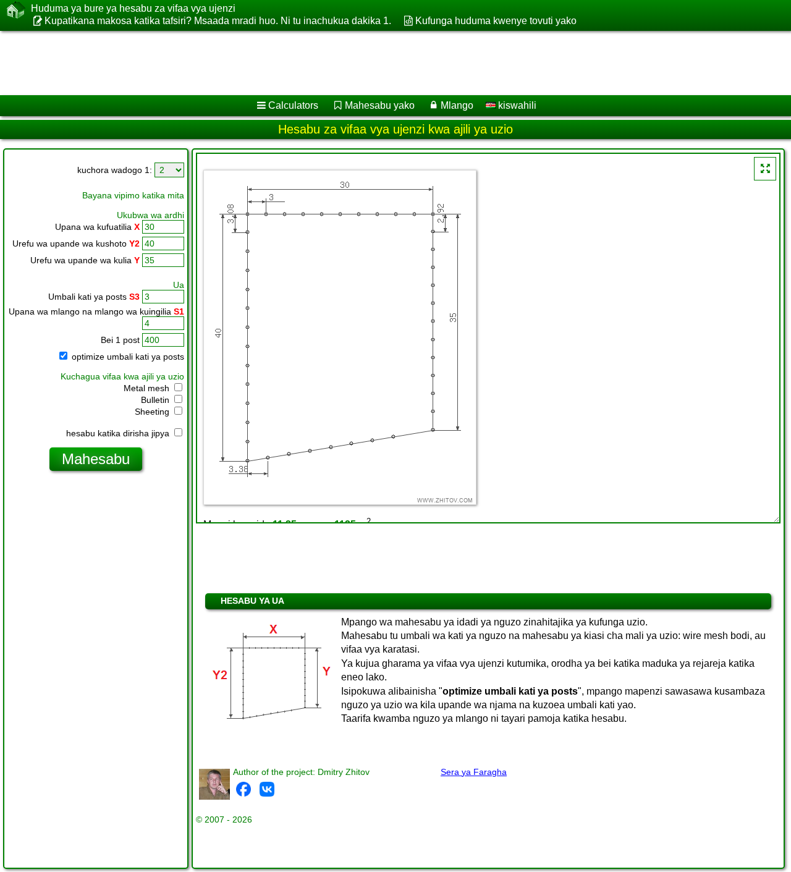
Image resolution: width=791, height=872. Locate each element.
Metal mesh (148, 388)
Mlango (457, 105)
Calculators (293, 105)
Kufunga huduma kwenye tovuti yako (495, 20)
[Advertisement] (375, 63)
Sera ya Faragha (474, 772)
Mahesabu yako (380, 105)
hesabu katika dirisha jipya (119, 433)
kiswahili (516, 105)
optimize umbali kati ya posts (126, 357)
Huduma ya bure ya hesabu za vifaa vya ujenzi (133, 8)
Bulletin (156, 400)
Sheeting (153, 412)
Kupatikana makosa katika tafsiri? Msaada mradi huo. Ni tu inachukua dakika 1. (217, 20)
